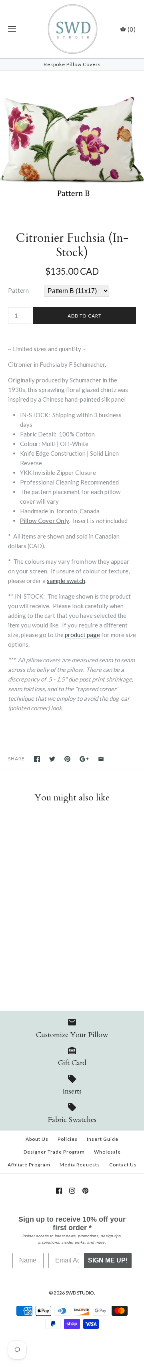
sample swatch (66, 580)
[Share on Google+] (84, 759)
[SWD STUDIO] (72, 29)
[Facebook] (59, 1191)
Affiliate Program (29, 1165)
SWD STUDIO (80, 1293)
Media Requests (80, 1165)
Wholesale (107, 1152)
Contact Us (123, 1165)
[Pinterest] (85, 1191)
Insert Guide (102, 1139)
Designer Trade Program (54, 1152)
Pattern (18, 290)
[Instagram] (72, 1191)
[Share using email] (101, 759)
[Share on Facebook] (37, 759)
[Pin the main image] (67, 759)
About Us (37, 1139)
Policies (68, 1139)
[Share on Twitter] (52, 759)
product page (82, 634)
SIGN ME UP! (108, 1260)
